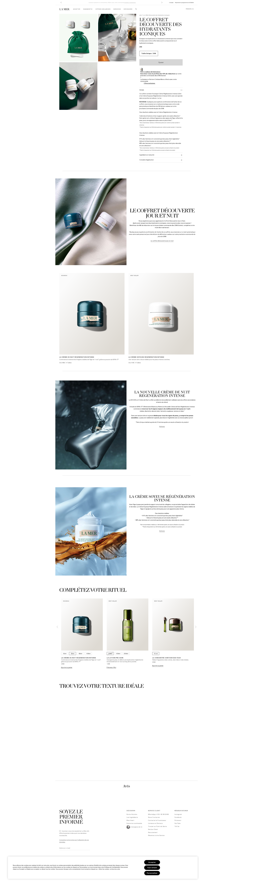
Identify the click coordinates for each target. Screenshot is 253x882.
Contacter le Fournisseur (157, 820)
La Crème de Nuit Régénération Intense (76, 357)
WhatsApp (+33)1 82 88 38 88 (158, 814)
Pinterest (177, 820)
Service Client (153, 829)
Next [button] (195, 626)
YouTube (177, 823)
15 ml (156, 653)
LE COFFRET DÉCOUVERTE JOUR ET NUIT (162, 241)
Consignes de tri (136, 827)
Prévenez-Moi (111, 667)
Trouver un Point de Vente (157, 826)
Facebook (178, 817)
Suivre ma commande (134, 823)
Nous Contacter (154, 817)
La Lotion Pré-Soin (115, 658)
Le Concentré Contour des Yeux (166, 658)
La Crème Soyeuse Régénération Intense (146, 357)
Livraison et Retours (155, 823)
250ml (126, 653)
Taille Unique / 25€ (148, 53)
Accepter (152, 862)
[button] (61, 2)
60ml (80, 653)
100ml (88, 653)
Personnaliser (152, 873)
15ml (64, 653)
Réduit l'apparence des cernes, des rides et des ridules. (170, 660)
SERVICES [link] (117, 9)
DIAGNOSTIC (88, 9)
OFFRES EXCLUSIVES (102, 9)
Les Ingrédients (132, 817)
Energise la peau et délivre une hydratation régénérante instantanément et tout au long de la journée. (125, 661)
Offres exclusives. (149, 83)
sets (140, 15)
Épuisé (161, 62)
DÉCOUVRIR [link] (128, 9)
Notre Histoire (131, 814)
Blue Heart (130, 820)
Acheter (162, 531)
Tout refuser (152, 867)
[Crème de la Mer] (65, 9)
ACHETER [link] (76, 9)
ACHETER (162, 426)
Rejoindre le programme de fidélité (184, 2)
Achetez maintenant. (130, 2)
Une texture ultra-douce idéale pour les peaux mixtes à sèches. (149, 359)
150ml (118, 653)
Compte (171, 2)
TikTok (176, 826)
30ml (72, 653)
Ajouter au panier (66, 667)
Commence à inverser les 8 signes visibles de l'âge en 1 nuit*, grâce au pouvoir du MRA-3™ (89, 359)
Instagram (178, 814)
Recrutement (153, 832)
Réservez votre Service (156, 835)
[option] (78, 37)
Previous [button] (57, 626)
